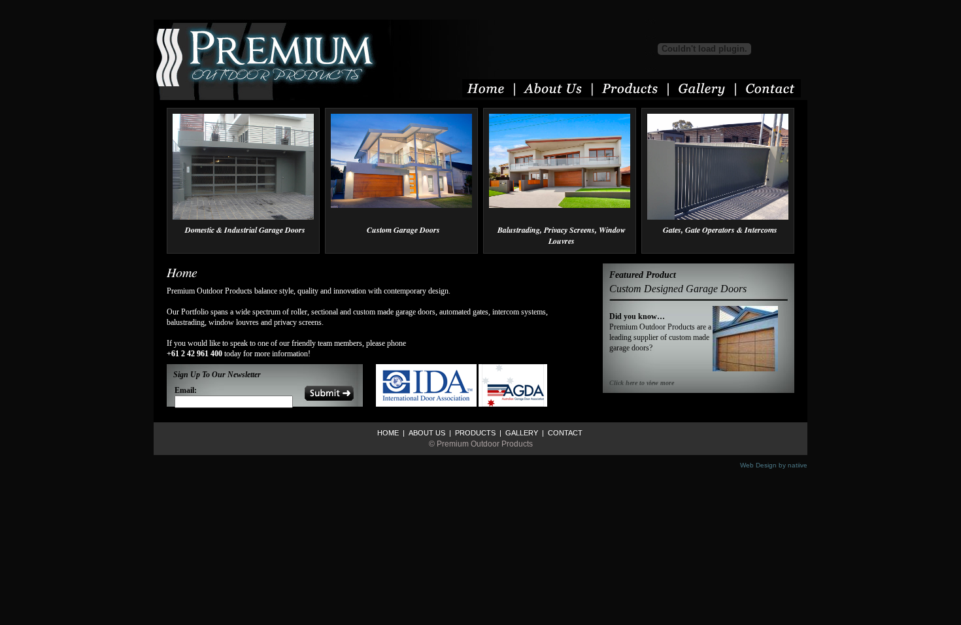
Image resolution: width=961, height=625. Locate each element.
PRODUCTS (474, 433)
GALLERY (520, 433)
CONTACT (564, 433)
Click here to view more (641, 382)
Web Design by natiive (773, 465)
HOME (388, 433)
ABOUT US (426, 433)
